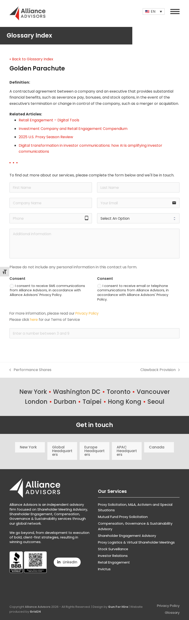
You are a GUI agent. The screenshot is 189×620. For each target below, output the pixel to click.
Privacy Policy (87, 313)
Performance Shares (30, 370)
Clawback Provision (158, 370)
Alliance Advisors (37, 607)
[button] (175, 11)
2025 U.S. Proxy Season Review (46, 137)
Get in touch (94, 425)
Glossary (172, 612)
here (34, 319)
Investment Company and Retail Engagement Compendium (73, 128)
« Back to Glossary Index (31, 59)
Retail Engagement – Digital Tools (49, 120)
